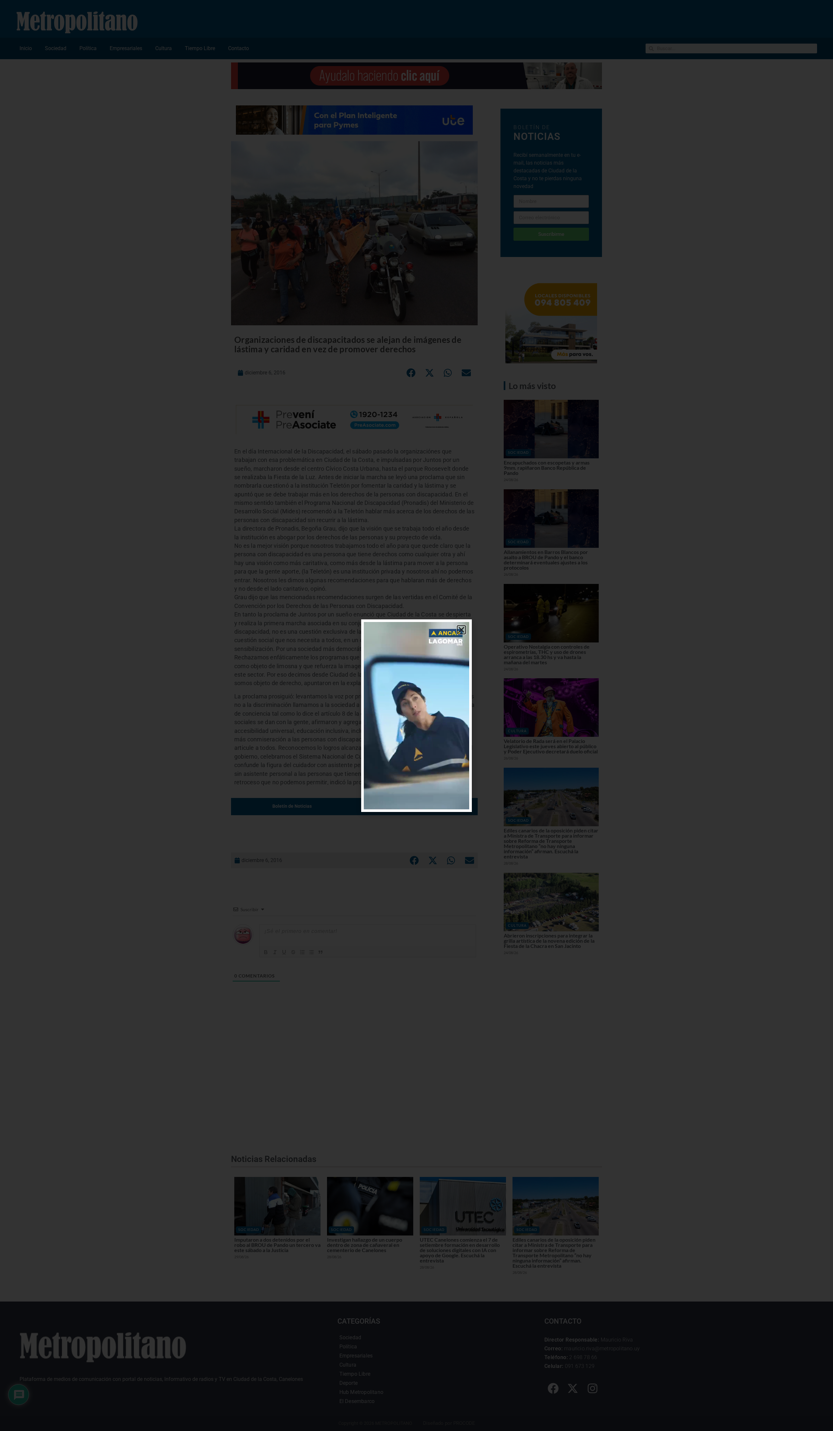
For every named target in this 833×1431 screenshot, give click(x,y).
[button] (461, 630)
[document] (416, 715)
